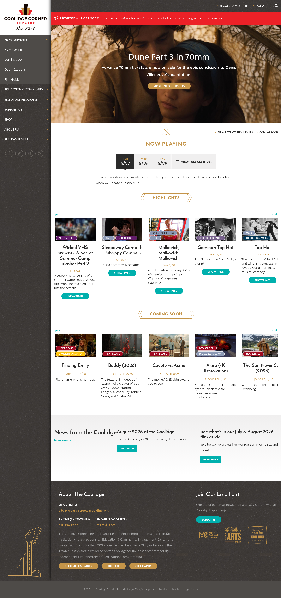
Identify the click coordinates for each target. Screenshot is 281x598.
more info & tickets (169, 86)
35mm (108, 238)
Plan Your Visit (16, 139)
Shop (8, 119)
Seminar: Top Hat (215, 247)
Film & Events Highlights (235, 132)
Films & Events (15, 39)
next (274, 214)
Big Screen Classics (257, 238)
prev (58, 214)
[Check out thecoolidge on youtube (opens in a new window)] (39, 153)
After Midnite (66, 238)
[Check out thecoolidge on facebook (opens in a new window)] (9, 153)
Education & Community (23, 89)
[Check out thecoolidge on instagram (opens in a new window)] (29, 153)
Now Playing (13, 49)
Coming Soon (14, 59)
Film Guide (12, 79)
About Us (11, 129)
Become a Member (233, 5)
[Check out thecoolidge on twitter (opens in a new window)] (19, 153)
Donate (262, 5)
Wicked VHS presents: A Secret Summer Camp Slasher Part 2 (75, 255)
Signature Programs (20, 99)
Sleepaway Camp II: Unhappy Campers (122, 250)
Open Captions (15, 69)
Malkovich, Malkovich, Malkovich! (169, 253)
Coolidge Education (210, 238)
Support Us (13, 109)
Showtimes (75, 296)
